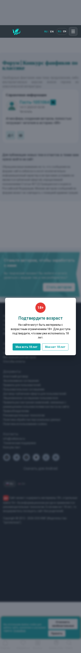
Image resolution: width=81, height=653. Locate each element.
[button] (73, 31)
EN (52, 31)
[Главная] (16, 31)
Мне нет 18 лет (55, 347)
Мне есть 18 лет (27, 347)
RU (46, 31)
